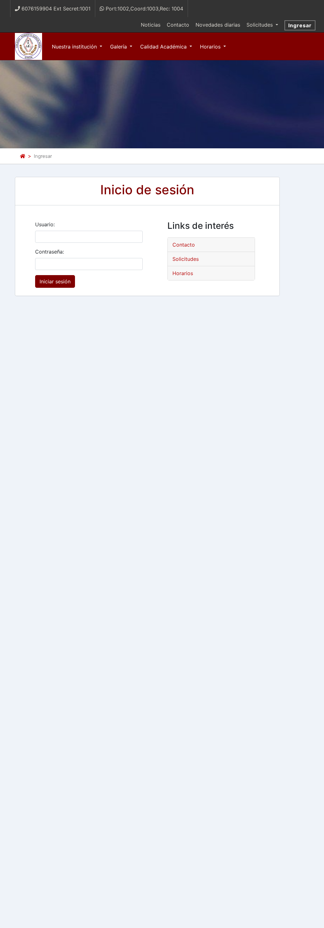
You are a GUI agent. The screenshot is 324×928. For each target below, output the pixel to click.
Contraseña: (49, 251)
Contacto (178, 25)
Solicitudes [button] (260, 25)
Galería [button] (119, 46)
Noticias (150, 25)
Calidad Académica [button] (164, 46)
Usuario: (45, 224)
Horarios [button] (211, 46)
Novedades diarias (218, 25)
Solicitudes (185, 259)
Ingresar (300, 25)
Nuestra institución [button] (75, 46)
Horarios (182, 273)
